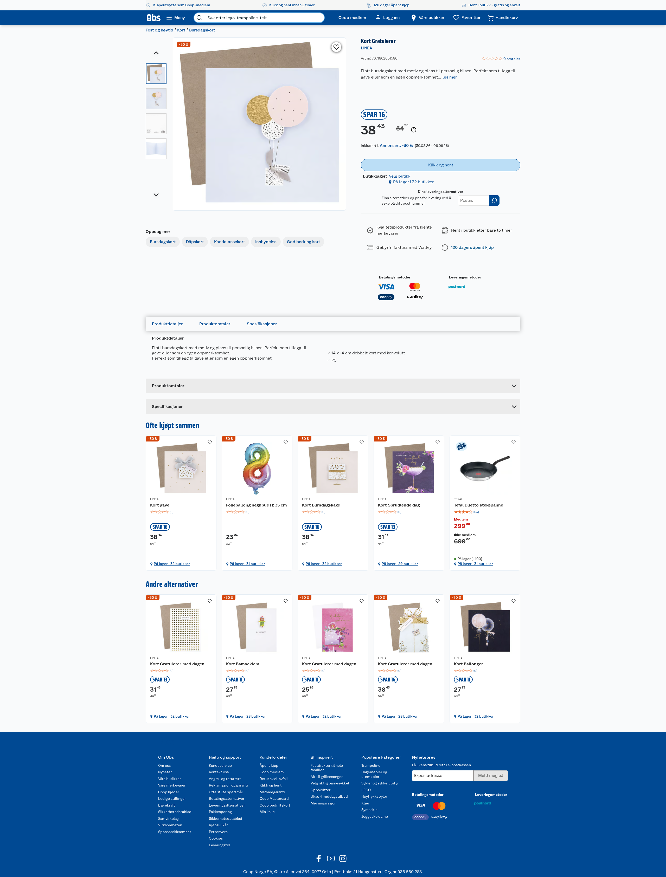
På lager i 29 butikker (400, 564)
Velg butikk (400, 176)
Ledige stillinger (172, 798)
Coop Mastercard (274, 798)
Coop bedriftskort (275, 805)
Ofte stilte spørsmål (226, 792)
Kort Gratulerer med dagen (177, 663)
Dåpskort (195, 241)
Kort (181, 30)
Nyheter (165, 772)
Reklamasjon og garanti (228, 785)
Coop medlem (272, 772)
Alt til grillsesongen (327, 777)
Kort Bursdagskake (321, 505)
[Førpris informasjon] (413, 130)
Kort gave (159, 505)
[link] (501, 59)
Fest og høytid (159, 30)
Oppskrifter (320, 790)
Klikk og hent (271, 785)
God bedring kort (303, 241)
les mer (450, 77)
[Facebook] (319, 858)
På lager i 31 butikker (247, 564)
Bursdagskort (202, 30)
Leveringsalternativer (227, 805)
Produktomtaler (214, 323)
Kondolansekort (229, 241)
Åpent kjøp (269, 765)
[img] (181, 512)
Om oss (164, 765)
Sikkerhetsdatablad (174, 812)
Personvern (218, 832)
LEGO (366, 790)
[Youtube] (331, 858)
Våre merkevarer (171, 785)
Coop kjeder (168, 792)
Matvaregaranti (272, 792)
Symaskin (369, 810)
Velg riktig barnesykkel (330, 783)
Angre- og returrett (225, 779)
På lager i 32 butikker (413, 181)
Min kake (267, 812)
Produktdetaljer (167, 323)
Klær (365, 803)
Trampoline (370, 765)
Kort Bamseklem (242, 663)
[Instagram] (343, 858)
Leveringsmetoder (465, 277)
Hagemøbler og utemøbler (374, 774)
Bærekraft (166, 805)
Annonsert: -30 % (396, 145)
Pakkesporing (220, 812)
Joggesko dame (374, 816)
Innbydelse (266, 241)
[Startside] (154, 17)
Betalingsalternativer (226, 798)
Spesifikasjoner (262, 323)
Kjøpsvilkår (218, 825)
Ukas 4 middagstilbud (329, 796)
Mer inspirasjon (323, 803)
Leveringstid (219, 845)
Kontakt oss (219, 772)
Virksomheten (170, 825)
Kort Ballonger (468, 663)
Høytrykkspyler (374, 796)
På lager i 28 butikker (248, 716)
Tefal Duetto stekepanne (478, 505)
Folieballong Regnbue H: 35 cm (256, 505)
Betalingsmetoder (395, 277)
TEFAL (458, 499)
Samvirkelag (168, 818)
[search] (199, 17)
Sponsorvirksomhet (174, 832)
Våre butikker (169, 779)
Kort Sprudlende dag (399, 505)
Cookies (216, 838)
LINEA (366, 48)
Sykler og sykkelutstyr (380, 783)
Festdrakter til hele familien (327, 767)
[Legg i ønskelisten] (336, 47)
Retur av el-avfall (274, 779)
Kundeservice (220, 765)
